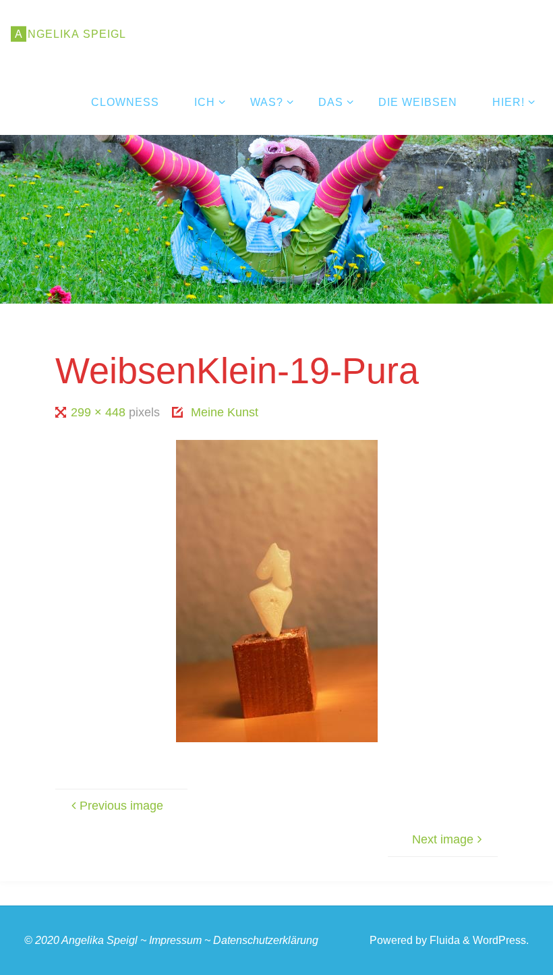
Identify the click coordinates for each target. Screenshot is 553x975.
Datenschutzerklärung (265, 940)
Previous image (121, 805)
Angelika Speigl (99, 940)
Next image (442, 839)
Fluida (443, 940)
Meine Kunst (224, 412)
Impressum (175, 940)
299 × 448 (100, 412)
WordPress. (501, 940)
